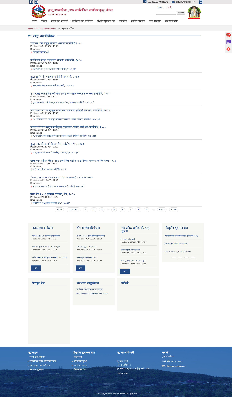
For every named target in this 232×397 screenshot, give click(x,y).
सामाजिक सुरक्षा (80, 361)
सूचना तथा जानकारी (59, 21)
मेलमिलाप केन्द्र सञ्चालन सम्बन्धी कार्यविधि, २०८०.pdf (54, 69)
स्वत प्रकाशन (155, 21)
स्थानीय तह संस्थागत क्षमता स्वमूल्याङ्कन (89, 289)
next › (161, 209)
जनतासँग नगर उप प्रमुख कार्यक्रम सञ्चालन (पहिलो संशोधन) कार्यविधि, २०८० (70, 110)
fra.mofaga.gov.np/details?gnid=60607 (92, 293)
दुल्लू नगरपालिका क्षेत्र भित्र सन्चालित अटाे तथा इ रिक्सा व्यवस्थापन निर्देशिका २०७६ (73, 160)
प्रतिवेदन (123, 21)
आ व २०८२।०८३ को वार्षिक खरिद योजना (91, 236)
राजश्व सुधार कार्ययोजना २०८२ (87, 257)
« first (59, 209)
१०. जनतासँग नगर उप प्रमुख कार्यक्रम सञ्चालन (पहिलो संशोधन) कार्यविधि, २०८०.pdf (66, 119)
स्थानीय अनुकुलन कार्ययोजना (86, 247)
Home (30, 28)
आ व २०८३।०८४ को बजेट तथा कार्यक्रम (46, 236)
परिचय (44, 21)
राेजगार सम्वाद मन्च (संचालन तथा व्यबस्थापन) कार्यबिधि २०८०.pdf (58, 186)
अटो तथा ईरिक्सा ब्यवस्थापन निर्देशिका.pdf (49, 169)
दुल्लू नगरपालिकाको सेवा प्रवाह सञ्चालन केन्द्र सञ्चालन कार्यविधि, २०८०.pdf (63, 102)
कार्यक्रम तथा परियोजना (82, 21)
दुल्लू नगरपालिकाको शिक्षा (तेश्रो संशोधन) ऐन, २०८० (57, 143)
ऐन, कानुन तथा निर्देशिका (40, 365)
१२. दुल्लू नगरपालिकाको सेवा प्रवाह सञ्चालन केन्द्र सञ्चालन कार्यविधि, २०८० (70, 93)
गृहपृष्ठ (34, 21)
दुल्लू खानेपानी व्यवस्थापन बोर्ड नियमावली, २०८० (54, 76)
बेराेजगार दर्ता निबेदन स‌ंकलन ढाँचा (176, 244)
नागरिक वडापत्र (80, 365)
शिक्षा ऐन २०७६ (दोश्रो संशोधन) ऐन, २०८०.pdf (51, 203)
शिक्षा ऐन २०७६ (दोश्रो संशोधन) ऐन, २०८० (52, 194)
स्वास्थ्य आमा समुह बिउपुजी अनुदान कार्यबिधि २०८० (56, 43)
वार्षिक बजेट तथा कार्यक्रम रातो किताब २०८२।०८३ (49, 257)
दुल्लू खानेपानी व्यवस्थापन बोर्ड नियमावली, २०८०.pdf (53, 85)
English (159, 7)
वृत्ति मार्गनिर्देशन (171, 21)
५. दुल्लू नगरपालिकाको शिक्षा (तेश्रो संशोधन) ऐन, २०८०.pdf (56, 153)
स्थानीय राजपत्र (138, 21)
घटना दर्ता (78, 357)
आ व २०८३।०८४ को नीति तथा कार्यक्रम (46, 247)
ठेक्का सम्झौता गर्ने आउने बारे (130, 250)
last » (173, 209)
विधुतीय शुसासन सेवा (106, 21)
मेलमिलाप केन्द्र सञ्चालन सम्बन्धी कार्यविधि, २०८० (56, 60)
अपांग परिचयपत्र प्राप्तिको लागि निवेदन (178, 252)
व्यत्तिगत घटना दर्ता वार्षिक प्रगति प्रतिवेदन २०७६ (181, 236)
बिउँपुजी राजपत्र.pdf (41, 52)
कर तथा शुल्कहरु (37, 369)
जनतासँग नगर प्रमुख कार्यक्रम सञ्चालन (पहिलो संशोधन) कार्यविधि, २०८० (68, 127)
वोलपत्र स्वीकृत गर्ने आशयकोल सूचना (133, 261)
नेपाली (169, 7)
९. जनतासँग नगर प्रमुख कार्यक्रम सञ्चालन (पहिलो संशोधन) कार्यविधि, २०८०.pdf (64, 136)
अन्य (35, 268)
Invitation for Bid (128, 239)
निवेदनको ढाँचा (80, 369)
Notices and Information (46, 28)
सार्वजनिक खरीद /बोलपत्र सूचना (43, 361)
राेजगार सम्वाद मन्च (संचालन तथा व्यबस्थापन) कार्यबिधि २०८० (61, 177)
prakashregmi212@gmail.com (133, 368)
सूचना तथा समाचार (37, 357)
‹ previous (73, 209)
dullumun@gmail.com (176, 366)
